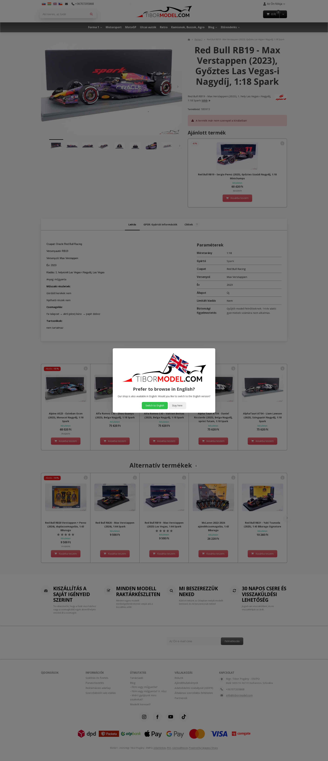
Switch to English (155, 405)
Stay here (177, 405)
